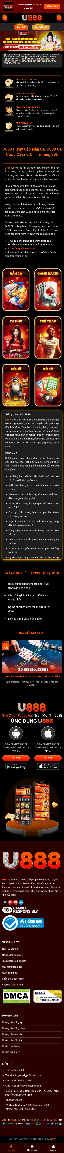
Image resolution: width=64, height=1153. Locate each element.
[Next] (61, 665)
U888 (7, 167)
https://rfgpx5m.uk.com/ (28, 1075)
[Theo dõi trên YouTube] (15, 902)
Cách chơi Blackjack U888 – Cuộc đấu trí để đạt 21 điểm (32, 676)
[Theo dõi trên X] (5, 902)
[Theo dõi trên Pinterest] (10, 902)
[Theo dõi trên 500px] (21, 902)
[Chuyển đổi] (5, 584)
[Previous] (2, 665)
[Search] (59, 17)
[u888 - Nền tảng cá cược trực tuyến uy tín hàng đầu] (32, 18)
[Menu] (5, 17)
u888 (22, 1070)
